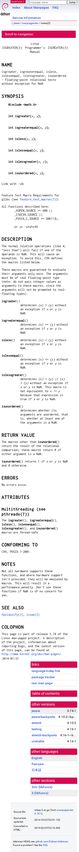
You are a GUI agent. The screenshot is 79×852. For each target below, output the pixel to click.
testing (37, 729)
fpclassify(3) (12, 614)
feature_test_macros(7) (38, 199)
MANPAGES (18, 1)
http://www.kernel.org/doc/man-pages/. (32, 654)
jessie (17, 23)
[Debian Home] (5, 8)
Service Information (26, 18)
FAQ (55, 7)
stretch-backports (44, 735)
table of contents (46, 694)
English (37, 758)
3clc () (42, 787)
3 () (40, 793)
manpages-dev (30, 23)
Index (16, 7)
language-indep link (46, 671)
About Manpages (36, 7)
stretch (37, 723)
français (38, 764)
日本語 (36, 770)
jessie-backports (43, 717)
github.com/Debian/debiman (51, 841)
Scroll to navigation (19, 34)
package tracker (43, 677)
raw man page (42, 683)
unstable (38, 741)
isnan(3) (33, 614)
